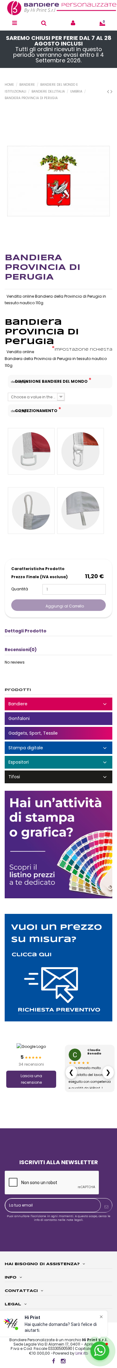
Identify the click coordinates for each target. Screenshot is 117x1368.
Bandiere (58, 704)
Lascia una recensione (31, 1079)
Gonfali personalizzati (58, 718)
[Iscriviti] (106, 1207)
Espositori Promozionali (58, 762)
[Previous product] (108, 91)
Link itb (82, 1353)
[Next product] (111, 91)
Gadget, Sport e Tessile (58, 733)
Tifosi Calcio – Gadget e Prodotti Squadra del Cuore (58, 776)
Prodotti (18, 690)
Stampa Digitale (58, 748)
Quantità (19, 589)
